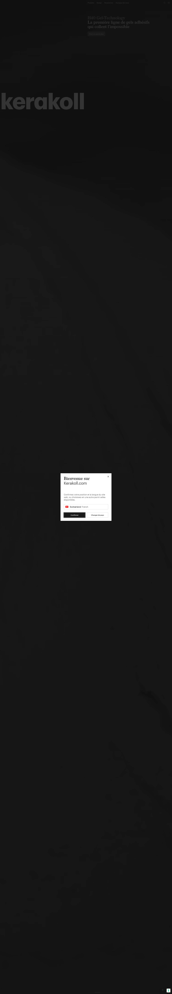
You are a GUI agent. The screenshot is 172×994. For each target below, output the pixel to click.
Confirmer (74, 515)
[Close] (108, 476)
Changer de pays (97, 515)
